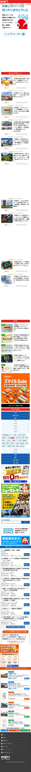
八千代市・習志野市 (22, 440)
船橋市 (14, 440)
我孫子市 (4, 437)
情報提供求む (5, 740)
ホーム (4, 734)
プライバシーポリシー (7, 749)
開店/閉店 (22, 4)
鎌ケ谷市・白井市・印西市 (22, 437)
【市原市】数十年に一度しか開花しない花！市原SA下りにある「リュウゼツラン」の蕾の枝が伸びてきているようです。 (21, 157)
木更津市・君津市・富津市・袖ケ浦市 (15, 446)
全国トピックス (4, 4)
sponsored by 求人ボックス (20, 546)
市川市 (8, 440)
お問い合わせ (5, 746)
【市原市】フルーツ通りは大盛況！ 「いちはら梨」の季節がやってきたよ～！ (21, 94)
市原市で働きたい (9, 547)
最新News (12, 4)
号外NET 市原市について (8, 752)
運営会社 (4, 737)
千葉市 (14, 435)
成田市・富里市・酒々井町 (8, 443)
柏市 (11, 437)
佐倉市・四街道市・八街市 (22, 443)
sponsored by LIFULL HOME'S (20, 668)
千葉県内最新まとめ (6, 435)
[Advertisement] (15, 55)
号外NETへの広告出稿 (7, 743)
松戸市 (3, 440)
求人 (17, 4)
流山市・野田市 (21, 435)
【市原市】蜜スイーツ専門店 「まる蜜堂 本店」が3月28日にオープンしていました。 (21, 263)
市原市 (3, 446)
